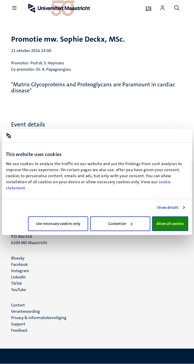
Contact (18, 305)
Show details (167, 207)
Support (18, 324)
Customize (117, 223)
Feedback (19, 330)
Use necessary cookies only (58, 223)
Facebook (19, 264)
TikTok (16, 283)
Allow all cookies (170, 223)
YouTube (18, 289)
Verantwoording (25, 311)
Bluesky (18, 258)
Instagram (20, 270)
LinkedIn (18, 277)
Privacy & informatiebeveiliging (38, 317)
